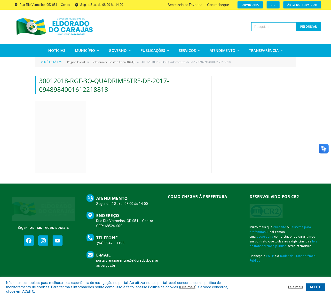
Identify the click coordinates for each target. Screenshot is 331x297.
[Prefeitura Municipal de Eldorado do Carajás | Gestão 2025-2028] (54, 27)
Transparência (264, 50)
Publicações (153, 50)
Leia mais (187, 287)
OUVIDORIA (250, 5)
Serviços (187, 50)
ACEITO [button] (316, 287)
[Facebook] (29, 240)
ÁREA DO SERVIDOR (302, 5)
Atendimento (222, 50)
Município (85, 50)
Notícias (56, 50)
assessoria (265, 236)
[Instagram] (43, 240)
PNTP (270, 256)
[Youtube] (58, 240)
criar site (279, 227)
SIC (273, 5)
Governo (118, 50)
